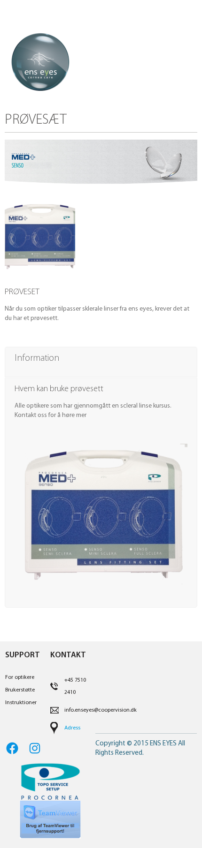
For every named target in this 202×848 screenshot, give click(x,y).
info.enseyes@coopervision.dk (100, 710)
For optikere (19, 677)
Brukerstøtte (20, 690)
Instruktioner (21, 703)
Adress (72, 728)
